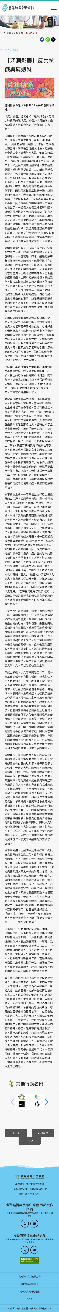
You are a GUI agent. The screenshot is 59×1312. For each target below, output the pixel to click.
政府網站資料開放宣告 (30, 1276)
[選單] (54, 8)
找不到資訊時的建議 (29, 1291)
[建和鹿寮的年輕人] (29, 1102)
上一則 (16, 1133)
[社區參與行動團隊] (18, 8)
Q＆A (29, 1299)
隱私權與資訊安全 (29, 1284)
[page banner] (29, 23)
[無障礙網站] (29, 1260)
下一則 (29, 1141)
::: (1, 2)
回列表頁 (43, 1133)
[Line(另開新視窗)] (47, 39)
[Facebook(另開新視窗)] (42, 39)
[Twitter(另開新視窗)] (53, 39)
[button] (47, 1102)
